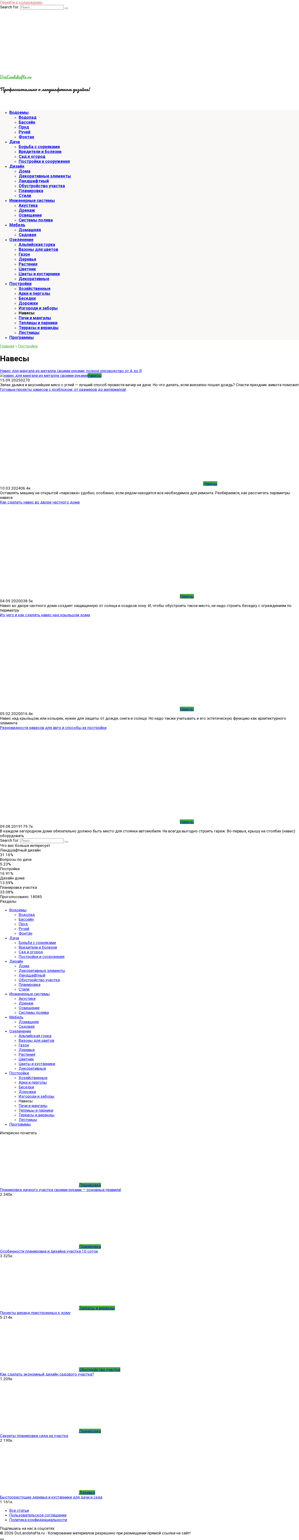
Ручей (24, 131)
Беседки (27, 298)
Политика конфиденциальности (38, 1519)
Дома (24, 171)
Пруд (24, 127)
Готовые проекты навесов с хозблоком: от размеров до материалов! (63, 389)
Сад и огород (32, 156)
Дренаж (27, 210)
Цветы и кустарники (39, 273)
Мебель (17, 224)
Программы (21, 337)
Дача (14, 141)
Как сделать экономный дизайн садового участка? (47, 1374)
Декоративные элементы (45, 176)
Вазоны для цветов (38, 249)
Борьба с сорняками (39, 146)
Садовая (27, 234)
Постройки (20, 283)
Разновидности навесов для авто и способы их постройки (53, 727)
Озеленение (21, 239)
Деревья (27, 259)
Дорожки (28, 303)
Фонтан (26, 136)
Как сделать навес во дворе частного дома (40, 502)
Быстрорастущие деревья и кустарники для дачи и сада (51, 1497)
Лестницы (29, 332)
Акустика (28, 205)
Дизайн (16, 166)
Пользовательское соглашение (38, 1515)
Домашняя (30, 229)
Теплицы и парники (38, 322)
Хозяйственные (34, 288)
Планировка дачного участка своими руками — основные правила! (60, 1189)
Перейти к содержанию (21, 2)
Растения (28, 264)
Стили (25, 195)
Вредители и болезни (40, 151)
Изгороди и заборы (38, 308)
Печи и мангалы (35, 317)
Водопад (27, 117)
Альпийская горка (37, 244)
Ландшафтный (34, 180)
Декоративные (34, 278)
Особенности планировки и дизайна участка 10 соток (49, 1251)
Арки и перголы (34, 293)
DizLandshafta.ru (16, 76)
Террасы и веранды (39, 327)
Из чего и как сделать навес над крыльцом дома (45, 615)
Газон (24, 254)
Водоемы (19, 112)
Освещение (30, 215)
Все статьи (19, 1510)
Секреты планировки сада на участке (34, 1435)
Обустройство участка (42, 185)
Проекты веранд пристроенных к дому (35, 1312)
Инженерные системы (32, 200)
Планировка (31, 190)
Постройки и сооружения (44, 161)
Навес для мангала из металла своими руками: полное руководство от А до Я (71, 370)
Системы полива (36, 220)
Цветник (27, 268)
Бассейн (27, 122)
